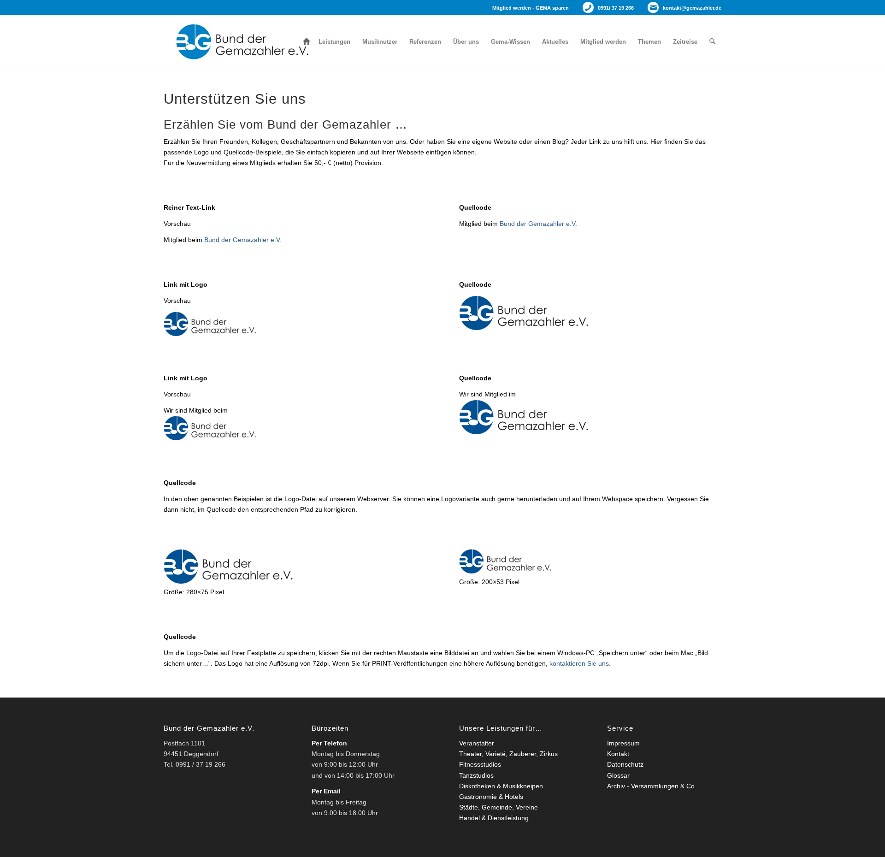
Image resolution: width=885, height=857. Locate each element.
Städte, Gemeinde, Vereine (498, 807)
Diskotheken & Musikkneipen (501, 786)
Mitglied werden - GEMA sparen (530, 8)
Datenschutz (625, 764)
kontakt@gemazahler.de (692, 8)
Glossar (618, 775)
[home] (307, 42)
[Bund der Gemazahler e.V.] (523, 327)
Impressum (623, 743)
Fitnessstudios (480, 764)
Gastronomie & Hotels (491, 796)
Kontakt (618, 753)
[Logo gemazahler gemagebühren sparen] (240, 42)
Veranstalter (476, 743)
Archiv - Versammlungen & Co (651, 786)
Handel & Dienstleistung (494, 818)
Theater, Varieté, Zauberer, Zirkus (508, 753)
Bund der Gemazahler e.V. (243, 239)
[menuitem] (307, 42)
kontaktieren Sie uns (579, 663)
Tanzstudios (476, 775)
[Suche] (712, 42)
